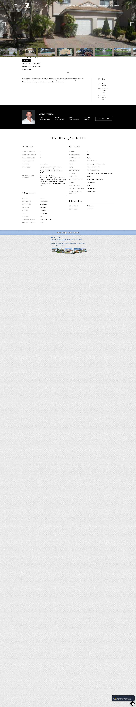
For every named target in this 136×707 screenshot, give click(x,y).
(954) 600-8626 (60, 119)
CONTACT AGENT (104, 118)
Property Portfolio (79, 5)
